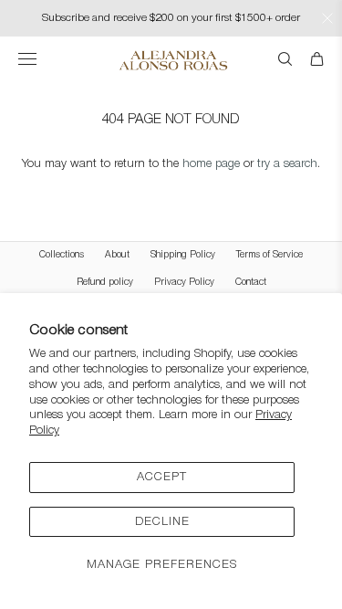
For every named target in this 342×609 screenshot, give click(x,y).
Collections (61, 255)
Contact (250, 282)
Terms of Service (269, 255)
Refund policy (105, 282)
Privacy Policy (184, 282)
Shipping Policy (182, 255)
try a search (287, 164)
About (117, 255)
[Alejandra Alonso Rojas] (171, 60)
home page (211, 164)
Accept (162, 477)
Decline (162, 522)
